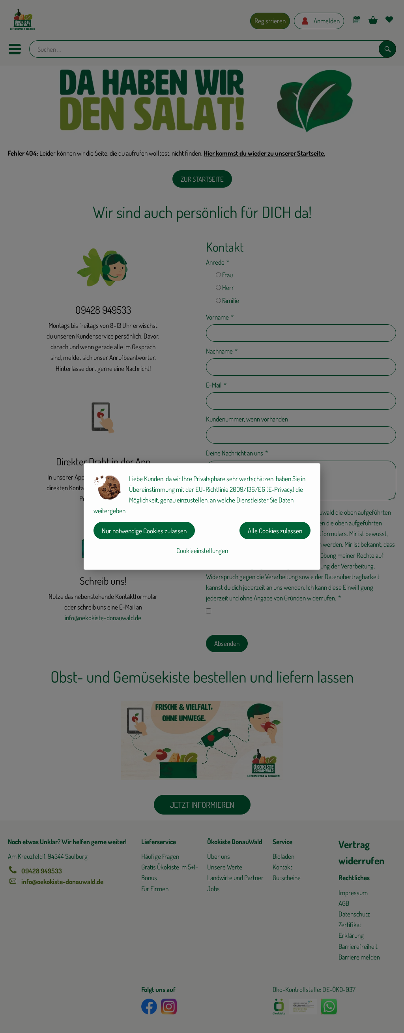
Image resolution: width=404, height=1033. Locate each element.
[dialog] (202, 516)
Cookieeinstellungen (202, 550)
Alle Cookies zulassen (275, 531)
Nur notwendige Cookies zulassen (144, 531)
